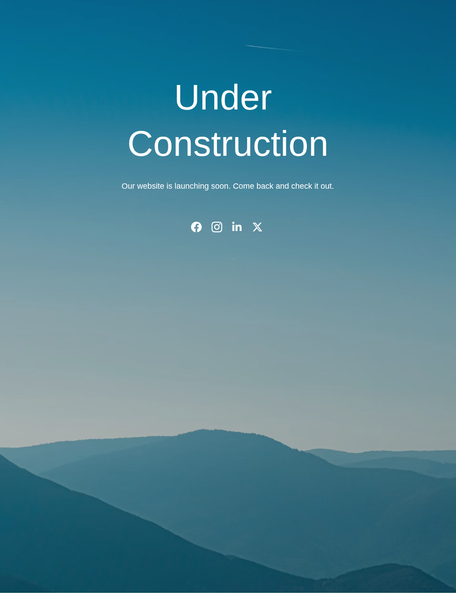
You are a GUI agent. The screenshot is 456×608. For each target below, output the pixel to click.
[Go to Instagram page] (221, 227)
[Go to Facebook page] (201, 227)
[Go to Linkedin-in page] (241, 227)
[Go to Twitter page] (257, 227)
